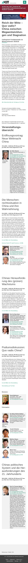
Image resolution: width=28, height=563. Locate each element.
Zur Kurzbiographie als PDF (16, 154)
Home (7, 559)
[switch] (21, 2)
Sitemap (16, 561)
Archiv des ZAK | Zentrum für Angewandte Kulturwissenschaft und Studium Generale (13, 3)
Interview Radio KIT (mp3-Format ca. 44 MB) (12, 243)
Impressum (12, 559)
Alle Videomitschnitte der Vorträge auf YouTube (13, 102)
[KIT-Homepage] (5, 2)
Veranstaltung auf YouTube (16, 157)
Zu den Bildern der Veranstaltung (17, 156)
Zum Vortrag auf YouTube (16, 324)
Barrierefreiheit (10, 561)
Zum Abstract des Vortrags (16, 252)
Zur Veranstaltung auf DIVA (16, 334)
